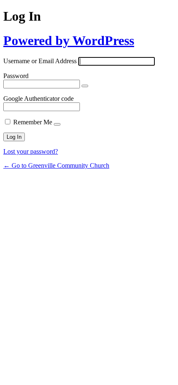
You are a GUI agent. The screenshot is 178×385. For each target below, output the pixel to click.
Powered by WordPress (68, 40)
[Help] (57, 124)
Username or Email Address (40, 60)
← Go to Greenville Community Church (56, 165)
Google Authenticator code (38, 98)
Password (16, 75)
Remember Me (32, 122)
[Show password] (85, 86)
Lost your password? (30, 151)
